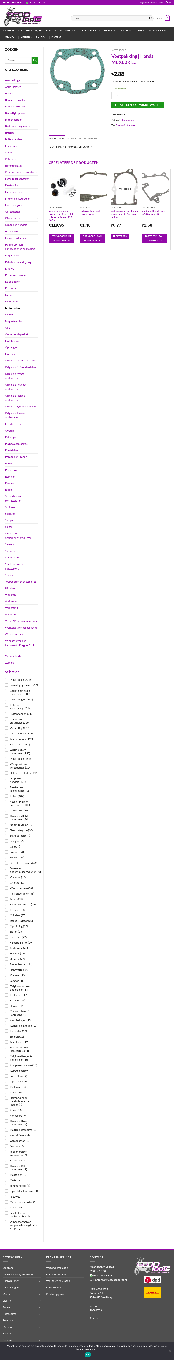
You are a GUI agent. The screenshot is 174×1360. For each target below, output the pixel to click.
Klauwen (10, 268)
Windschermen (14, 634)
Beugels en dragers (16, 106)
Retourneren (53, 1287)
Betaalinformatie (56, 1274)
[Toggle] (37, 218)
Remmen (10, 483)
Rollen (9, 489)
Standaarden (12, 557)
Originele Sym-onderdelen (20, 406)
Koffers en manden (16, 275)
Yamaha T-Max (14, 656)
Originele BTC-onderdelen (20, 367)
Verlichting (11, 607)
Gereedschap (13, 211)
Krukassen (11, 288)
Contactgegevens (56, 1294)
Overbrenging (13, 423)
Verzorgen (11, 614)
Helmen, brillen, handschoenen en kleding (20, 246)
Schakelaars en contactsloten (13, 498)
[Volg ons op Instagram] (167, 2)
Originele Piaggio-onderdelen (15, 397)
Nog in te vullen (14, 321)
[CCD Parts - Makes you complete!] (34, 16)
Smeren (9, 544)
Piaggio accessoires (16, 443)
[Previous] (48, 209)
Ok (87, 1354)
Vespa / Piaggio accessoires (21, 620)
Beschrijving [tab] (57, 138)
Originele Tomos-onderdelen (15, 415)
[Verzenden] (150, 18)
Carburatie (11, 145)
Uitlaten (10, 588)
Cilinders (10, 159)
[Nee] (169, 1352)
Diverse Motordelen (125, 125)
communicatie (13, 165)
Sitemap (94, 1318)
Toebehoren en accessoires (20, 581)
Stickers (9, 574)
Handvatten (12, 231)
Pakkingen (11, 437)
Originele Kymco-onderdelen (15, 376)
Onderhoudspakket (16, 334)
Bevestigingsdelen (15, 113)
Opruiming (11, 353)
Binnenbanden (13, 119)
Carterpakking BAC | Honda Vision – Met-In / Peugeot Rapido (124, 213)
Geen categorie (14, 205)
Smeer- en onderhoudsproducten (18, 535)
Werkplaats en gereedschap (21, 627)
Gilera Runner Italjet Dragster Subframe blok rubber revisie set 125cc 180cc (61, 215)
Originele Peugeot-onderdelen (16, 387)
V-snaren (10, 594)
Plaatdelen (11, 450)
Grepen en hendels (16, 224)
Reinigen (10, 476)
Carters (9, 152)
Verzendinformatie (57, 1267)
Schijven (10, 507)
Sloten (9, 526)
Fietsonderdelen (14, 191)
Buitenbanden (13, 139)
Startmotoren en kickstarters (14, 566)
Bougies (9, 132)
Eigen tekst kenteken (17, 178)
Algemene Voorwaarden (151, 2)
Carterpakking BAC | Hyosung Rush (90, 212)
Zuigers (9, 662)
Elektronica (11, 185)
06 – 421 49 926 (37, 2)
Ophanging (11, 347)
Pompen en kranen (16, 456)
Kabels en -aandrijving (18, 262)
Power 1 (10, 463)
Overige (9, 430)
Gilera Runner (13, 218)
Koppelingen (12, 281)
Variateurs (11, 601)
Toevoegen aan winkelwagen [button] (61, 238)
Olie (7, 327)
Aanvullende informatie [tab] (82, 138)
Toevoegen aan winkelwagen (138, 104)
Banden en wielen (15, 99)
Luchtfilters (12, 301)
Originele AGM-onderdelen (21, 360)
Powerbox (11, 469)
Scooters (8, 30)
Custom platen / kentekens (34, 30)
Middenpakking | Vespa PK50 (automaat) (153, 212)
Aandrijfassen (13, 86)
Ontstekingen (13, 340)
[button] (21, 679)
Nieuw (9, 314)
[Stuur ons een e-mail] (170, 2)
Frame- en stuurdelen (17, 198)
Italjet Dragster (89, 30)
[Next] (168, 209)
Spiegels (10, 550)
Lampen (9, 294)
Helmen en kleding (16, 237)
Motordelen (12, 308)
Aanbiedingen (13, 80)
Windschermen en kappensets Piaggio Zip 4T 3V (20, 645)
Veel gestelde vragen (58, 1280)
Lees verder (120, 236)
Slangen (9, 520)
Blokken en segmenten (18, 126)
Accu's (9, 93)
